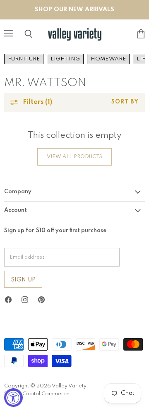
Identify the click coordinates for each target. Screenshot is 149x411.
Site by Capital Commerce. (37, 394)
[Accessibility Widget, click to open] (13, 397)
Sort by (125, 102)
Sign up (23, 280)
